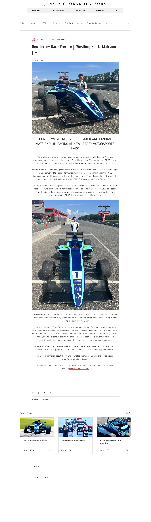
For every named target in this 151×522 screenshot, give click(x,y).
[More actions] (117, 39)
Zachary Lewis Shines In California (73, 440)
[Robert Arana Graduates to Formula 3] (37, 427)
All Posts (23, 23)
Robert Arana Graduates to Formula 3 (35, 440)
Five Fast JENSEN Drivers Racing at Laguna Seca (111, 442)
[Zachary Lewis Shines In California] (76, 427)
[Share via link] (50, 392)
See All (128, 413)
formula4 (34, 23)
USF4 (44, 23)
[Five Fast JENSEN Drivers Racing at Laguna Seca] (114, 427)
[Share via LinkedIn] (44, 392)
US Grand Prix (55, 23)
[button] (128, 23)
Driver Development (94, 23)
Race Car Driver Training (73, 23)
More (107, 23)
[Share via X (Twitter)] (39, 392)
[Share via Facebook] (33, 392)
